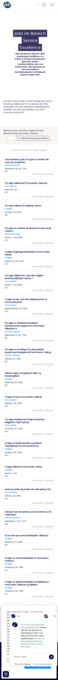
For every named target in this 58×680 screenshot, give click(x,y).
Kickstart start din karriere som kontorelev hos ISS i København (28, 513)
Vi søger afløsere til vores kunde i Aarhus (23, 466)
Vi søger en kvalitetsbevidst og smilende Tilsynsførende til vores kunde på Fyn (23, 444)
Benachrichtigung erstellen (34, 138)
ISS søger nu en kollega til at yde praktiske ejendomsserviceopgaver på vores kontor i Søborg (28, 351)
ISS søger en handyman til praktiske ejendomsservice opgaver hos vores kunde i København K (25, 326)
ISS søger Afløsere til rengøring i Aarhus (23, 205)
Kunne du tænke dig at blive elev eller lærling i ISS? (28, 489)
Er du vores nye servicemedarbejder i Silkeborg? (26, 535)
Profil (44, 6)
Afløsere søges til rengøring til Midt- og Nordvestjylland (23, 374)
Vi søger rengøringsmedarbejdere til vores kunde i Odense (27, 253)
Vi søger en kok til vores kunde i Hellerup (23, 396)
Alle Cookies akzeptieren (37, 666)
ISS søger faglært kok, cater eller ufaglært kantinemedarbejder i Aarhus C (24, 277)
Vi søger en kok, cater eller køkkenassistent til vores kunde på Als (26, 300)
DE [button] (35, 6)
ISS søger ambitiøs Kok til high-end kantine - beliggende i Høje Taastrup (25, 421)
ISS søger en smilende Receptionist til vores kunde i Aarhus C (28, 229)
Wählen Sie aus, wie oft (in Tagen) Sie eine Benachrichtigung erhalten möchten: (24, 132)
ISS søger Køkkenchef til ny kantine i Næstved (26, 183)
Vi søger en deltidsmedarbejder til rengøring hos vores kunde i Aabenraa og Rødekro (27, 583)
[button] (52, 5)
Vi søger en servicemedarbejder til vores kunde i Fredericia (27, 559)
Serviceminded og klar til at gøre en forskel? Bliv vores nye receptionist (27, 161)
